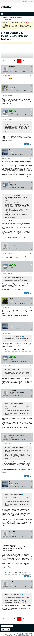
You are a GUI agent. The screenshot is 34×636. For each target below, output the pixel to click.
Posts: (22, 71)
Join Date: (11, 71)
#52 (31, 273)
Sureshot (18, 172)
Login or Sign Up (27, 1)
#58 (31, 491)
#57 (31, 443)
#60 (31, 591)
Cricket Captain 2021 (7, 19)
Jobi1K (11, 350)
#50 (31, 192)
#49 (31, 159)
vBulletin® (24, 633)
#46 (31, 76)
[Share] (31, 71)
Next (29, 61)
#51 (31, 253)
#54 (31, 333)
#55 (31, 365)
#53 (31, 307)
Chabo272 (12, 572)
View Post (20, 195)
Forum (5, 17)
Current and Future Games (15, 17)
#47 (31, 95)
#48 (31, 119)
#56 (31, 400)
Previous (6, 61)
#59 (31, 541)
